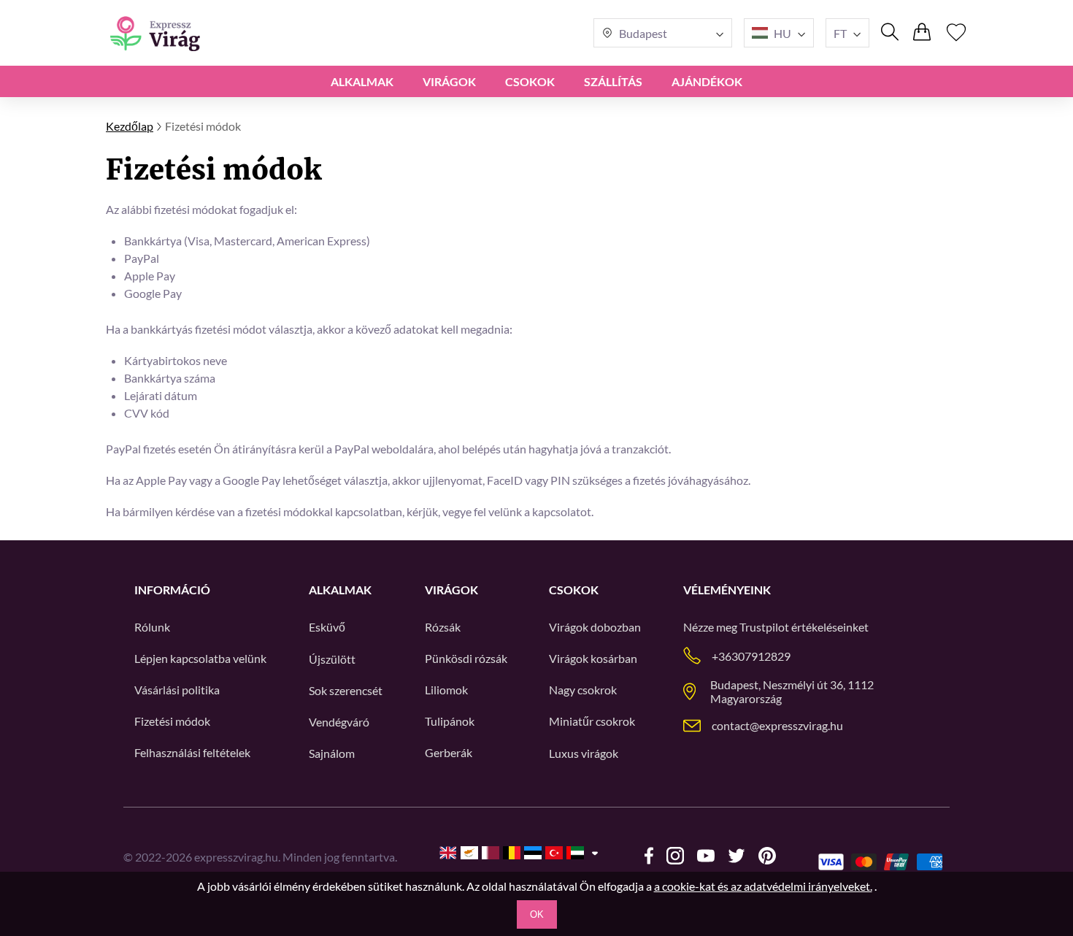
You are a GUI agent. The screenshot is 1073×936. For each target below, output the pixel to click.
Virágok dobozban (595, 627)
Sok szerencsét (345, 690)
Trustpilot (764, 627)
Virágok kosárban (593, 658)
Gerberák (448, 752)
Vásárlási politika (177, 690)
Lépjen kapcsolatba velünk (200, 658)
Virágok (449, 81)
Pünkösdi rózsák (466, 658)
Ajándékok (707, 81)
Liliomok (446, 690)
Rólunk (152, 627)
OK (537, 914)
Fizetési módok (172, 721)
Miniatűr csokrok (592, 721)
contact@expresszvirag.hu (777, 725)
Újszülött (332, 659)
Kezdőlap (129, 126)
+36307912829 (751, 656)
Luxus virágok (583, 753)
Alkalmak (362, 81)
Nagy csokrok (583, 690)
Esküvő (327, 627)
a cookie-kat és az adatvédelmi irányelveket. (763, 886)
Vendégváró (339, 722)
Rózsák (443, 627)
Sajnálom (332, 753)
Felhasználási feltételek (192, 752)
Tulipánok (449, 721)
